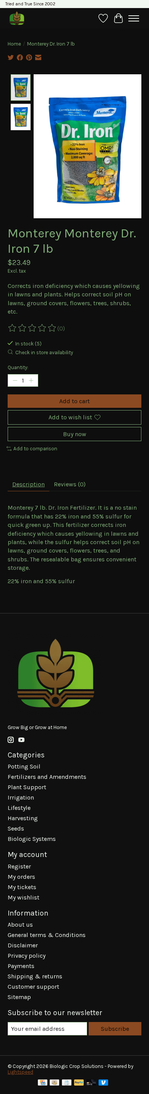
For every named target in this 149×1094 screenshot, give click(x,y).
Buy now (74, 434)
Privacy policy (26, 955)
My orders (21, 876)
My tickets (22, 887)
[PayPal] (79, 1083)
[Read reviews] (32, 328)
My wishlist (23, 897)
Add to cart (74, 401)
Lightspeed (20, 1072)
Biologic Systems (32, 838)
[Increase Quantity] (31, 381)
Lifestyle (19, 807)
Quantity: (18, 367)
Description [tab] (28, 484)
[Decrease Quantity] (15, 381)
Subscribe (115, 1028)
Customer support (33, 986)
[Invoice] (66, 1083)
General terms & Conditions (47, 935)
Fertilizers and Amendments (47, 776)
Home (14, 44)
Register (19, 866)
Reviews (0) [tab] (70, 484)
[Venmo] (104, 1083)
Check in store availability (44, 352)
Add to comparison (35, 448)
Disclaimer (23, 945)
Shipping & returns (35, 976)
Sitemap (19, 997)
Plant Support (27, 787)
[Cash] (54, 1083)
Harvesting (23, 818)
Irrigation (21, 797)
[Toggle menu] (133, 18)
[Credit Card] (42, 1083)
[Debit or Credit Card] (91, 1083)
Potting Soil (24, 766)
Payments (21, 966)
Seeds (16, 828)
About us (20, 924)
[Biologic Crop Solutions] (17, 18)
